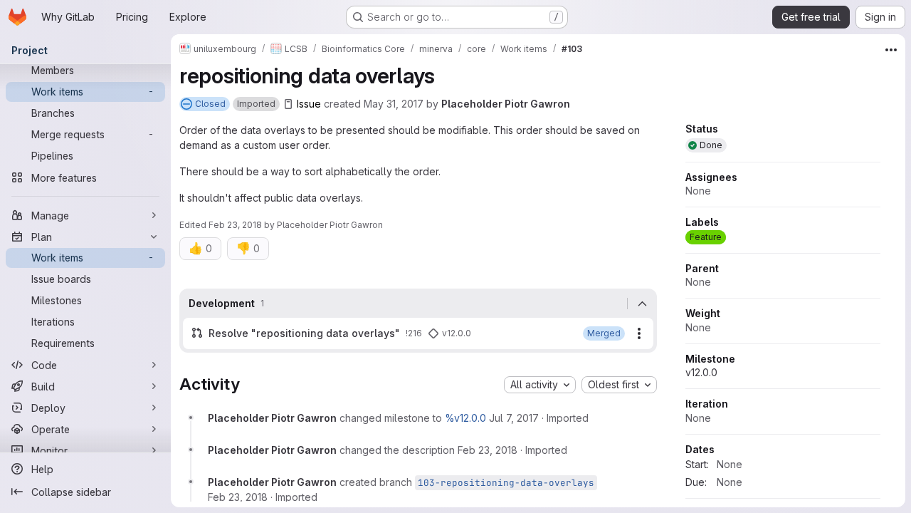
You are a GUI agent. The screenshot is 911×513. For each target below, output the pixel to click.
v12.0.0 (701, 372)
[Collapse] (642, 303)
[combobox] (540, 384)
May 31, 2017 (393, 104)
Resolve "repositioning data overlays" (304, 333)
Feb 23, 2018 (235, 224)
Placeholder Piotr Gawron (505, 104)
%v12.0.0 (465, 418)
